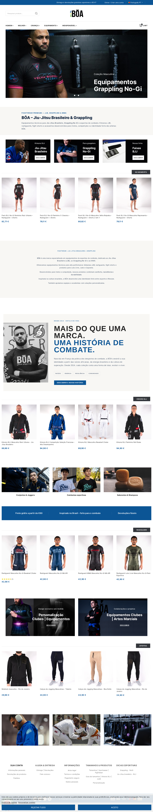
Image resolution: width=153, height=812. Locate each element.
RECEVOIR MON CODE (61, 427)
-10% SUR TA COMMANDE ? (72, 410)
